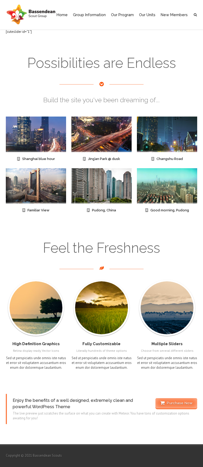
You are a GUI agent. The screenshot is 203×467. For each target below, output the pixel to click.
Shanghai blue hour (37, 159)
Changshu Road (168, 159)
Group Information (89, 14)
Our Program (122, 14)
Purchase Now (178, 403)
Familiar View (37, 210)
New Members (174, 14)
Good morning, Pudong (168, 210)
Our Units (147, 14)
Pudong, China (103, 210)
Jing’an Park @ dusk (103, 159)
